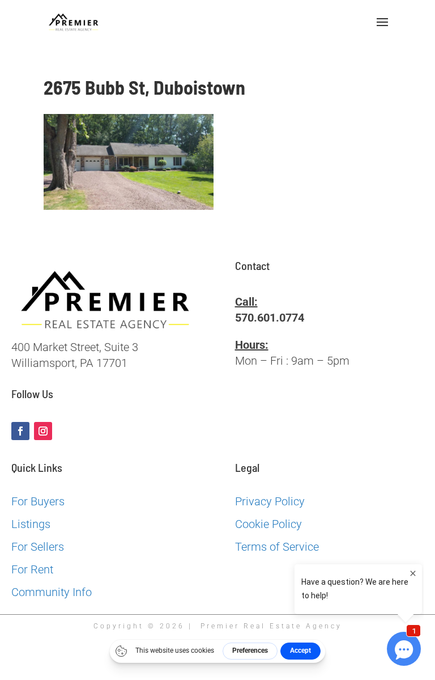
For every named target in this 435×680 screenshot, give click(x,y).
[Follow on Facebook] (20, 431)
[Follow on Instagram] (43, 431)
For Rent (32, 569)
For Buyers (38, 501)
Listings (30, 524)
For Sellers (37, 547)
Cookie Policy (268, 524)
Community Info (51, 592)
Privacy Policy (270, 501)
